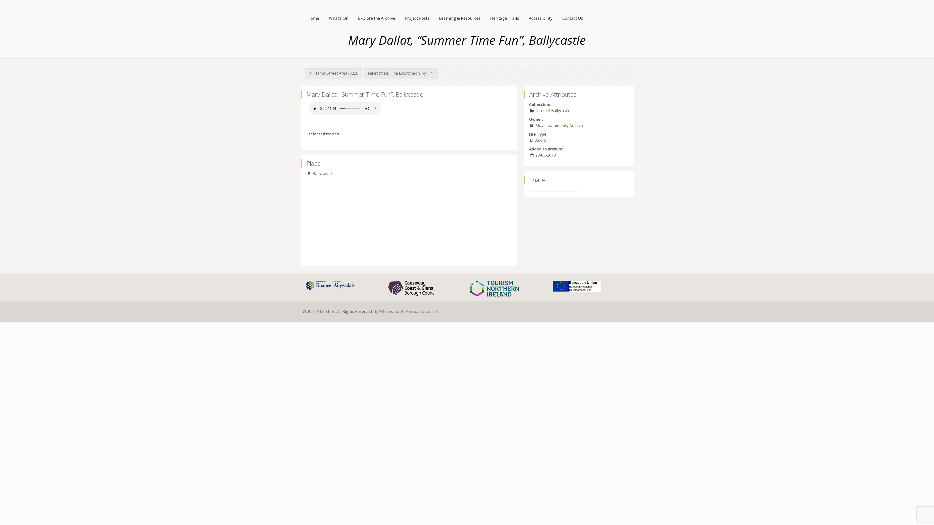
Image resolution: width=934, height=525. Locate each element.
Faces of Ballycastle (552, 110)
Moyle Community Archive (559, 125)
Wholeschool (391, 311)
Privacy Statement (422, 311)
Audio (540, 140)
